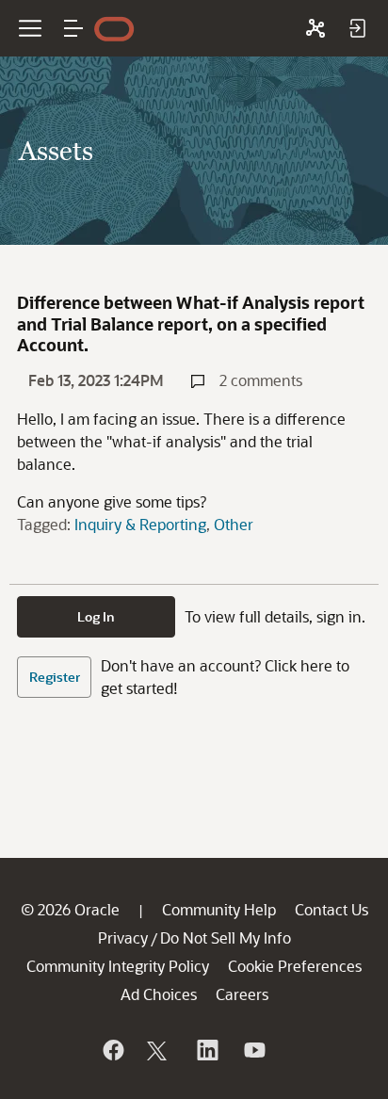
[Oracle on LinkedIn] (206, 1050)
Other (233, 524)
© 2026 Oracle (70, 909)
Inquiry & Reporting (140, 524)
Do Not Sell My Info (225, 937)
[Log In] (357, 28)
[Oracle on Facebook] (112, 1050)
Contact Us (331, 909)
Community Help (219, 909)
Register (54, 677)
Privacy (123, 937)
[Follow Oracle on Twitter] (159, 1050)
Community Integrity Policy (117, 966)
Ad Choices (159, 994)
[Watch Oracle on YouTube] (253, 1050)
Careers (242, 994)
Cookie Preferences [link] (295, 966)
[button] (73, 28)
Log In (96, 616)
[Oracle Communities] (315, 28)
